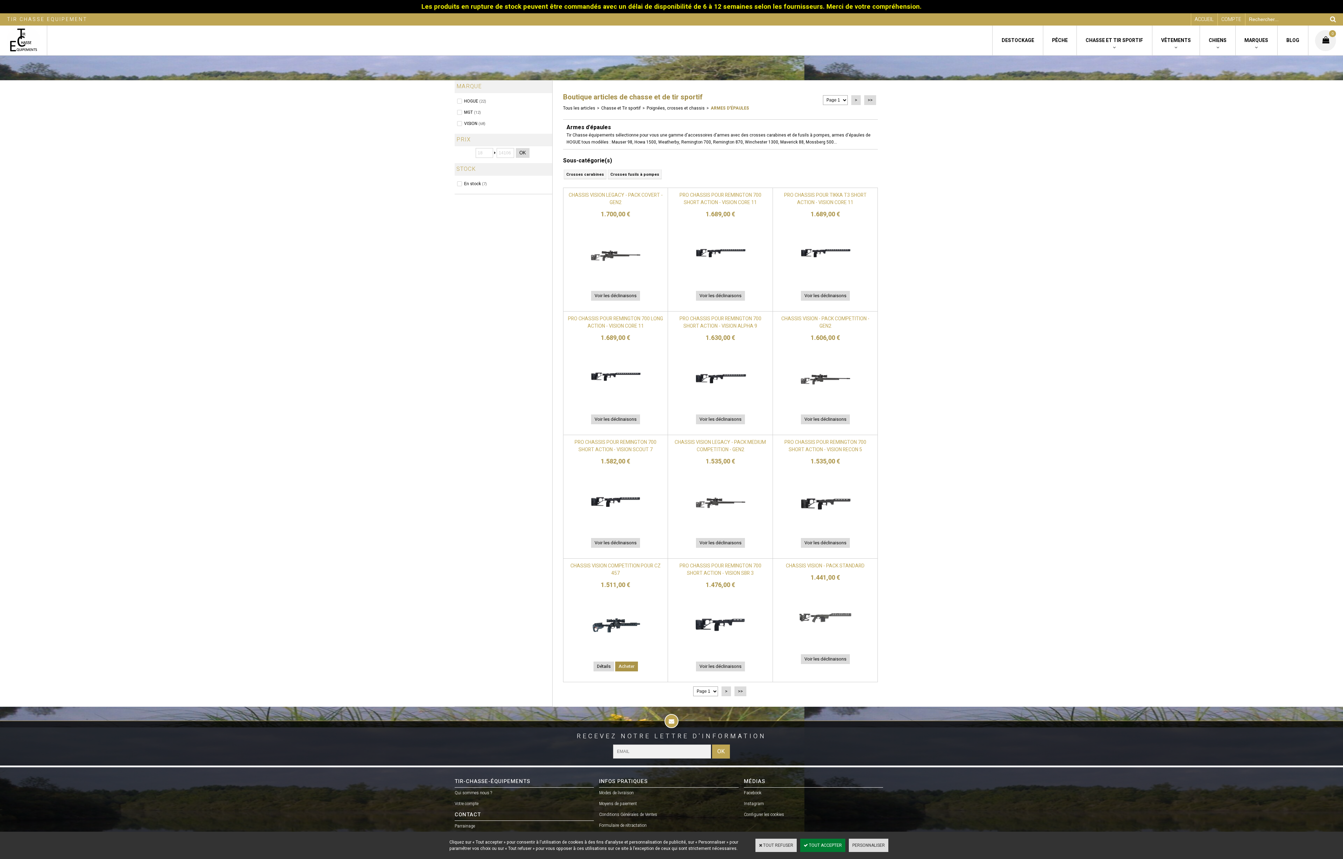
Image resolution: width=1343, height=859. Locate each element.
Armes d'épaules (730, 108)
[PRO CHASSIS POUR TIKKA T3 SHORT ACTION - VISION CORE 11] (825, 281)
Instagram (754, 804)
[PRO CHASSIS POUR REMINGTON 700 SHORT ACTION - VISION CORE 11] (720, 281)
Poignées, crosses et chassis (676, 108)
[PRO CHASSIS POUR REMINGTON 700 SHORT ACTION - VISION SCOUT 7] (615, 528)
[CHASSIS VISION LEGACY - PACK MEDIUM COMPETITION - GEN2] (720, 528)
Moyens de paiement (618, 804)
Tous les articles (579, 108)
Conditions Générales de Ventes (628, 814)
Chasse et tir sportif (1114, 40)
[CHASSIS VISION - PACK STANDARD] (825, 644)
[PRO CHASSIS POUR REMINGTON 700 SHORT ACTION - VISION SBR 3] (720, 651)
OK (522, 152)
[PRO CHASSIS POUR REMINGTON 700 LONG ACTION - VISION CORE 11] (615, 404)
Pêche (1060, 40)
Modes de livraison (616, 793)
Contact (468, 814)
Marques (1256, 40)
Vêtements (1176, 40)
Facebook (752, 793)
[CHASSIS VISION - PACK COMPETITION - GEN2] (825, 404)
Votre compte (466, 804)
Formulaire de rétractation (623, 825)
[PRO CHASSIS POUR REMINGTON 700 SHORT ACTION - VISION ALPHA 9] (720, 404)
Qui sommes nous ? (473, 793)
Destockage (1018, 40)
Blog (1292, 40)
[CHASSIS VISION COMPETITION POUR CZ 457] (615, 651)
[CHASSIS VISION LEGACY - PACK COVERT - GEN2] (615, 281)
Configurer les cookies (764, 814)
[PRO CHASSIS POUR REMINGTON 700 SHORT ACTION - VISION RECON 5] (825, 528)
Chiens (1218, 40)
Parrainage (465, 826)
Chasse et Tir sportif (621, 108)
